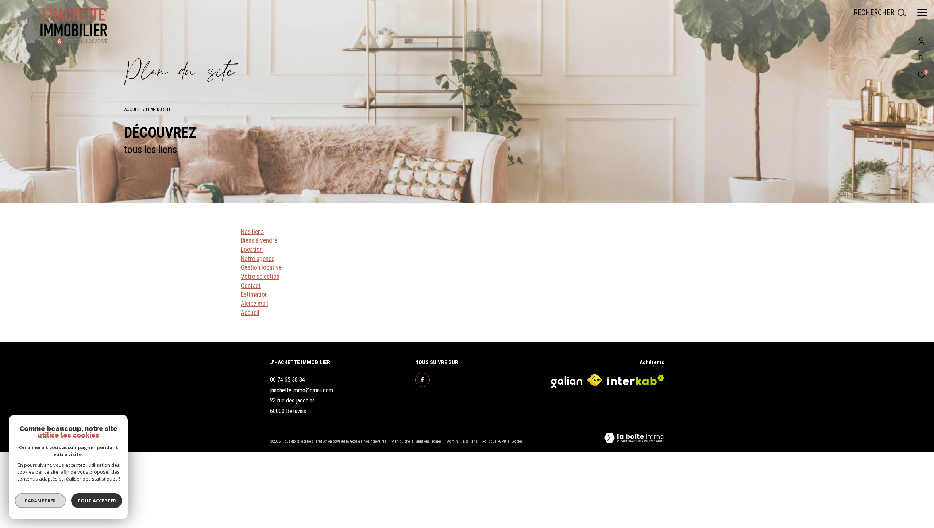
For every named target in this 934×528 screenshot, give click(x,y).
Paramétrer (40, 500)
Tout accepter (96, 500)
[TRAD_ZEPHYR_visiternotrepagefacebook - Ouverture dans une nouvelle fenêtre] (422, 380)
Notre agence (257, 258)
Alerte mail (254, 303)
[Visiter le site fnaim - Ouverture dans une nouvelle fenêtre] (594, 380)
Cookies (517, 441)
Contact (251, 285)
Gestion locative (261, 267)
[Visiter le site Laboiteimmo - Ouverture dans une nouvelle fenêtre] (634, 438)
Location (252, 249)
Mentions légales (429, 441)
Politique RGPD (494, 441)
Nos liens (252, 231)
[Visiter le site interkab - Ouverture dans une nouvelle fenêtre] (635, 380)
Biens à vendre (259, 240)
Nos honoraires (375, 441)
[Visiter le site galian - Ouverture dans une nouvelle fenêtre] (566, 380)
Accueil (132, 109)
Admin (453, 441)
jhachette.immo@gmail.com (301, 390)
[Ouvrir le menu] (922, 13)
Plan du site (401, 441)
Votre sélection (260, 276)
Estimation (254, 294)
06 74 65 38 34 (287, 379)
